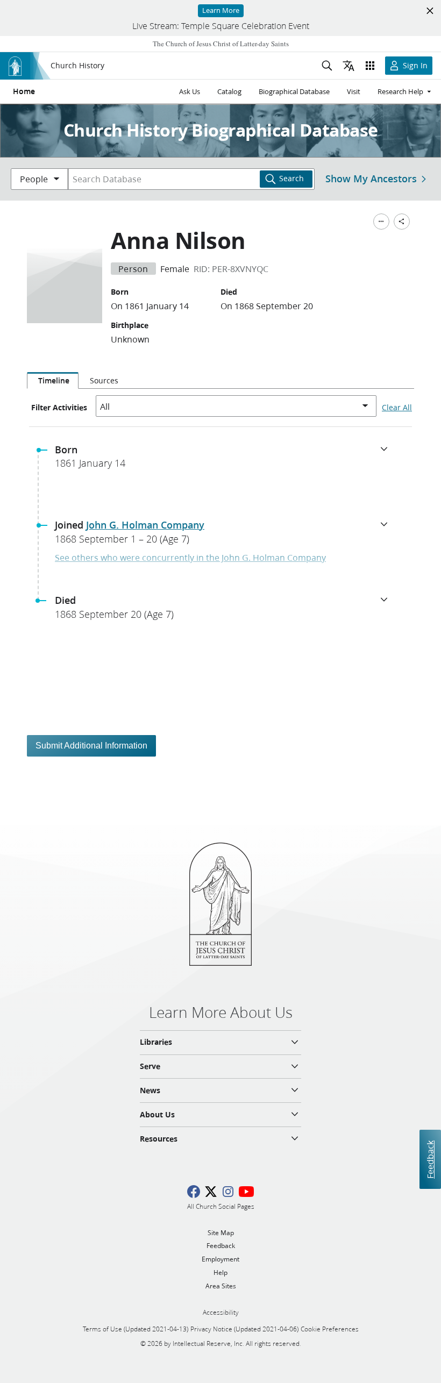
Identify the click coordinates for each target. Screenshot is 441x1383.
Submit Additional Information (91, 745)
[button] (225, 459)
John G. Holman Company (145, 525)
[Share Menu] (402, 221)
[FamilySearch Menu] (381, 221)
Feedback (430, 1159)
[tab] (53, 380)
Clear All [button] (397, 407)
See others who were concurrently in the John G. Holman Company (190, 557)
